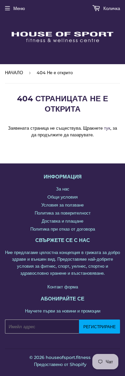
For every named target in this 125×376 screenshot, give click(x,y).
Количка (111, 8)
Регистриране (99, 326)
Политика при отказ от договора (62, 229)
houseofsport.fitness (68, 357)
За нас (62, 189)
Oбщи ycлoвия (62, 197)
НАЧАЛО (14, 72)
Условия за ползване (62, 205)
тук (107, 128)
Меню (19, 8)
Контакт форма (62, 286)
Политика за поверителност (63, 213)
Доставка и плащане (62, 221)
